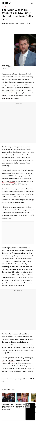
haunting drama (25, 200)
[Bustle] (6, 3)
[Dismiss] (33, 404)
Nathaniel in (10, 191)
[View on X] (18, 233)
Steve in (10, 181)
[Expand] (27, 404)
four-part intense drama (22, 147)
